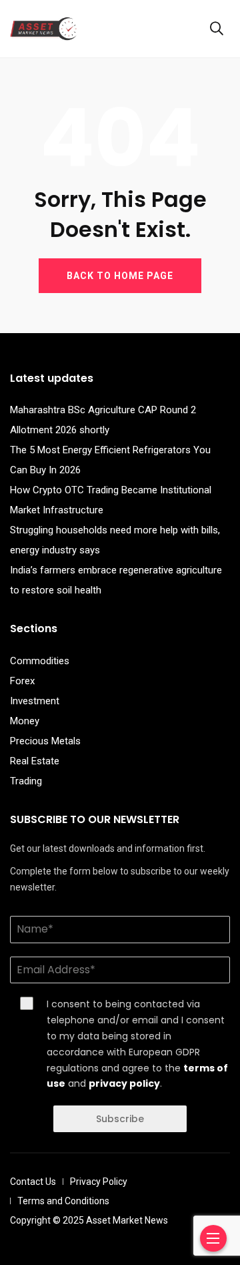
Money (24, 721)
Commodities (39, 661)
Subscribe (120, 1118)
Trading (26, 781)
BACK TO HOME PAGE (120, 275)
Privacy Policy (98, 1181)
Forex (22, 681)
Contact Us (33, 1181)
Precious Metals (45, 741)
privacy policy (124, 1083)
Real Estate (34, 761)
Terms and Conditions (63, 1201)
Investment (34, 701)
